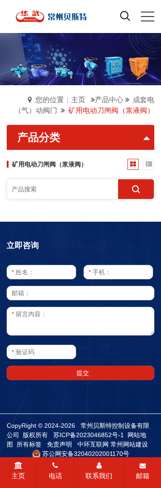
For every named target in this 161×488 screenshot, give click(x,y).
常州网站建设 (129, 444)
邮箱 (142, 476)
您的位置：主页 (60, 99)
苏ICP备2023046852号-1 (88, 434)
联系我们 (98, 476)
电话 (55, 476)
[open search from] (125, 15)
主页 (18, 476)
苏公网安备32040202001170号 (85, 453)
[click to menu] (147, 16)
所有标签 (29, 444)
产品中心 (109, 99)
